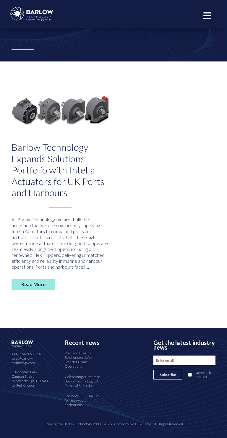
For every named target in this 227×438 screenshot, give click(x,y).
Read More (33, 284)
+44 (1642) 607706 (27, 354)
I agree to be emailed (204, 374)
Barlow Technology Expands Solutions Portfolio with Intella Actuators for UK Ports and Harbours (58, 169)
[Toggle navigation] (207, 15)
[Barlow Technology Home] (31, 13)
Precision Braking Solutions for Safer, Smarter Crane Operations (79, 360)
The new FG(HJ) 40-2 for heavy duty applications (81, 400)
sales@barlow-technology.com (23, 360)
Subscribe (168, 374)
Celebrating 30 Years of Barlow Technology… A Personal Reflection (82, 381)
